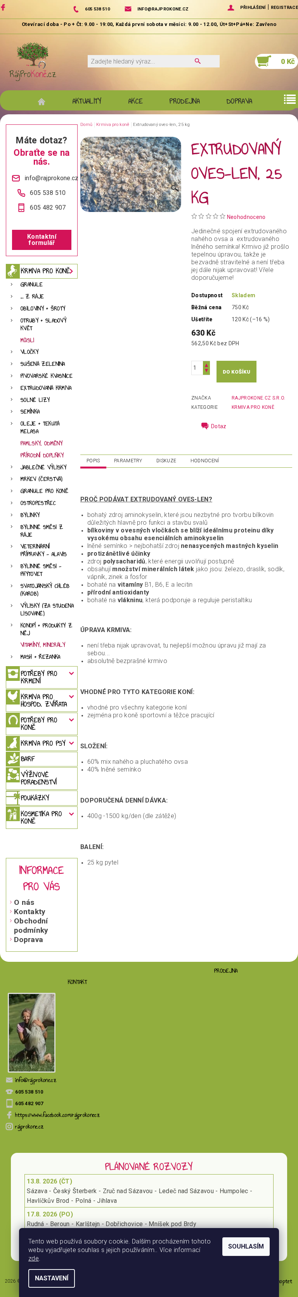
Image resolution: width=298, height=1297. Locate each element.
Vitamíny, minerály (43, 645)
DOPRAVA (239, 101)
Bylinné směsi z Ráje (42, 531)
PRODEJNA (185, 101)
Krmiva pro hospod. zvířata (44, 700)
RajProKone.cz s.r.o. (258, 398)
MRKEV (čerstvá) (42, 479)
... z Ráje (32, 296)
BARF (28, 758)
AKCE (135, 101)
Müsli (28, 340)
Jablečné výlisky (43, 467)
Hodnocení (205, 460)
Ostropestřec (38, 503)
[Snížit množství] (206, 371)
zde (33, 1258)
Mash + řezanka (40, 657)
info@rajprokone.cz (36, 1080)
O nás (24, 902)
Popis (93, 460)
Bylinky (30, 515)
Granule (32, 284)
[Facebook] (4, 7)
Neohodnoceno (246, 217)
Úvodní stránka (45, 101)
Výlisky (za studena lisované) (47, 609)
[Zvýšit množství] (206, 364)
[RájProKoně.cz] (32, 61)
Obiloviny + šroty (43, 308)
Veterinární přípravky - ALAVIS (44, 550)
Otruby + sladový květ (43, 324)
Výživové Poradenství (39, 778)
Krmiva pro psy (43, 743)
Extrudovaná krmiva (46, 388)
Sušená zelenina (43, 364)
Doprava (28, 939)
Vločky (29, 352)
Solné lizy (35, 400)
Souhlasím (246, 1246)
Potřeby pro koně (39, 724)
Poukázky (35, 797)
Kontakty (30, 911)
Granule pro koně (44, 491)
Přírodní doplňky (42, 455)
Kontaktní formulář (41, 239)
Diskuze (166, 460)
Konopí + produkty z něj (46, 629)
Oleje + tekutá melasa (40, 427)
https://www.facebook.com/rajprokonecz (57, 1115)
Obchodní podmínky (31, 925)
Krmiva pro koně (45, 270)
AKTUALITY (87, 101)
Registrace (284, 7)
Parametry (128, 460)
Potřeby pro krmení (39, 677)
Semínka (30, 411)
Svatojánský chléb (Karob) (45, 590)
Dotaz (219, 426)
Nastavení (51, 1278)
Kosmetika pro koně (41, 817)
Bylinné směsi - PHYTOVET (41, 570)
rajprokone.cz (29, 1126)
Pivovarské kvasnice (47, 376)
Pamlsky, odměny (42, 443)
